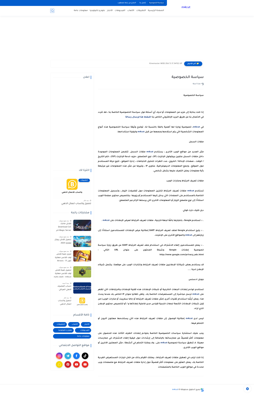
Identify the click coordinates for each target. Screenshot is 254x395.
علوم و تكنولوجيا (97, 10)
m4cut (186, 7)
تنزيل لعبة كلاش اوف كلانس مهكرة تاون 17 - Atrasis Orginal (63, 258)
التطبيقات (141, 10)
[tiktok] (85, 356)
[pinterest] (68, 364)
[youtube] (85, 364)
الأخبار (110, 10)
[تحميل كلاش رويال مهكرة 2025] (82, 241)
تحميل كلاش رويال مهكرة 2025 (63, 241)
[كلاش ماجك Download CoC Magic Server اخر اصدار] (82, 225)
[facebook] (76, 356)
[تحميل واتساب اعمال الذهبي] (82, 302)
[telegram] (68, 356)
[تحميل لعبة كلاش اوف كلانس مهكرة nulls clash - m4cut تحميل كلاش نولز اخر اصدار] (82, 271)
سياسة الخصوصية (156, 3)
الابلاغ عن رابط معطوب (127, 3)
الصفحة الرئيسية (156, 10)
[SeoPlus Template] (202, 390)
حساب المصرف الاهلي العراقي (64, 288)
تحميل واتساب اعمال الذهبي (76, 203)
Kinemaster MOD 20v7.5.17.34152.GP (165, 64)
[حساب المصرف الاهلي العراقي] (82, 288)
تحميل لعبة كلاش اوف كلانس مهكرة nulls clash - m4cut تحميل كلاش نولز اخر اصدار (62, 274)
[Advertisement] (127, 39)
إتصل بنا (142, 3)
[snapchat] (59, 364)
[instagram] (59, 356)
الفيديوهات (120, 10)
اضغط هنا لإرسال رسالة (138, 117)
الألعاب (130, 10)
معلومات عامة (81, 10)
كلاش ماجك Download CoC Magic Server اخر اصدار (63, 227)
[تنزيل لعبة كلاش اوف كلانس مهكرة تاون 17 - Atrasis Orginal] (82, 256)
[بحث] (52, 11)
